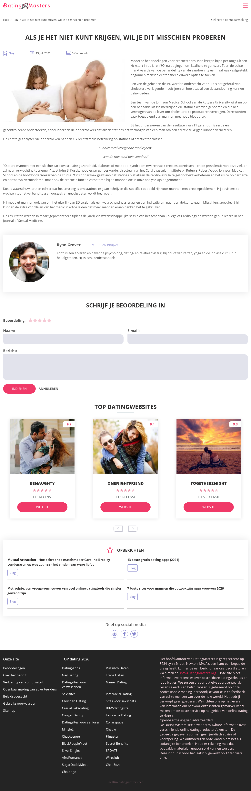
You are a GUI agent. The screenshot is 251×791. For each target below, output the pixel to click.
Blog (11, 53)
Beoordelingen (14, 668)
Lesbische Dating (118, 715)
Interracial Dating (119, 694)
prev (118, 529)
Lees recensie (42, 497)
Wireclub (112, 757)
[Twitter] (134, 634)
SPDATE (111, 750)
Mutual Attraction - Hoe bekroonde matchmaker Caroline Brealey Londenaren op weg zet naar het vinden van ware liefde (58, 562)
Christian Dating (74, 701)
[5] (49, 320)
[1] (30, 320)
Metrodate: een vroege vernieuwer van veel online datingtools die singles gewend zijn (64, 590)
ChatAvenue (71, 736)
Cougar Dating (72, 715)
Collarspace (114, 722)
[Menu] (245, 6)
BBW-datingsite (117, 708)
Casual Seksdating (75, 708)
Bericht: (10, 350)
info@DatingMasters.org (198, 673)
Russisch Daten (117, 668)
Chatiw (111, 729)
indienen (19, 389)
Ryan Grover (69, 244)
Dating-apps (71, 668)
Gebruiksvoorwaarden (19, 703)
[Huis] (26, 6)
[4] (44, 320)
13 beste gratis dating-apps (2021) (153, 560)
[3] (40, 320)
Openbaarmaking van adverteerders (30, 689)
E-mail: (133, 330)
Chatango (69, 772)
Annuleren (48, 389)
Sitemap (9, 710)
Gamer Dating (116, 682)
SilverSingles (71, 750)
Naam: (9, 330)
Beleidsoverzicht (15, 696)
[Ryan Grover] (29, 262)
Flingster (112, 736)
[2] (35, 320)
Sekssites (68, 694)
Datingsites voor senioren (81, 722)
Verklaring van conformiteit (23, 682)
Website (42, 507)
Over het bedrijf (14, 675)
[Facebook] (124, 634)
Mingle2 (68, 729)
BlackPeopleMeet (74, 743)
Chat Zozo (113, 765)
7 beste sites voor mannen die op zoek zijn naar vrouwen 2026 (175, 588)
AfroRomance (72, 757)
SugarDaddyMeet (75, 765)
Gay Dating (70, 675)
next (132, 529)
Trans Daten (115, 675)
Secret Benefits (117, 743)
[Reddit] (114, 634)
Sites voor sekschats (121, 701)
